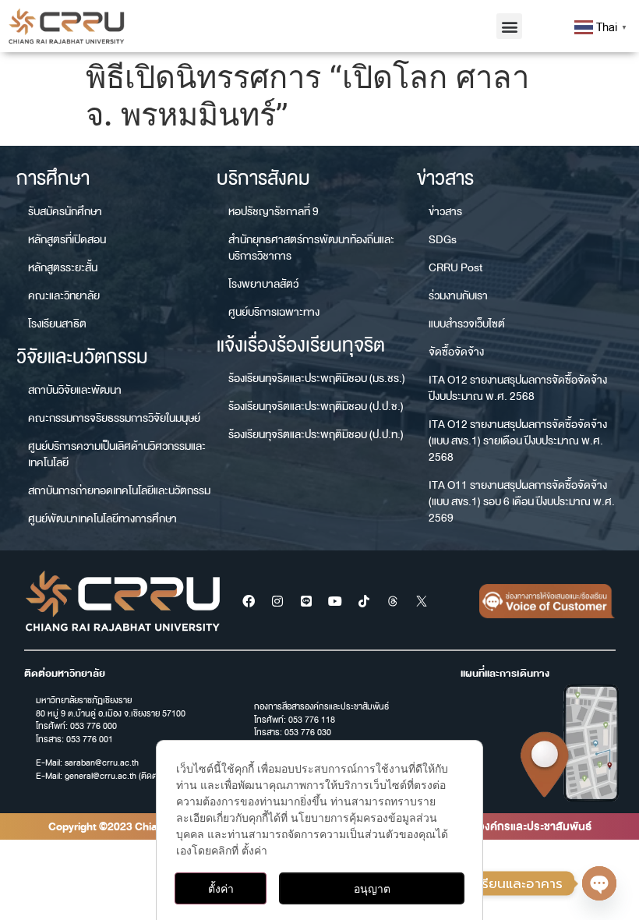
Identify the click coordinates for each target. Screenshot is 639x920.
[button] (509, 26)
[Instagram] (277, 601)
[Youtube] (335, 601)
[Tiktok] (363, 601)
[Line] (306, 601)
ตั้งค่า (221, 888)
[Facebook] (248, 601)
